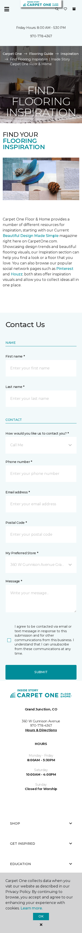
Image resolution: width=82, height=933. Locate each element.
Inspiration (70, 54)
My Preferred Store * (21, 553)
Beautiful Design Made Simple (31, 236)
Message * (13, 581)
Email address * (17, 492)
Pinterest (64, 268)
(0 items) (74, 9)
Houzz (17, 274)
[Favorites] (65, 9)
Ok (40, 916)
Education (20, 864)
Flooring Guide (41, 54)
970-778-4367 (41, 36)
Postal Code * (16, 522)
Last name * (14, 386)
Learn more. (31, 908)
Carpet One (12, 54)
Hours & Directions (41, 730)
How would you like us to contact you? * (37, 433)
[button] (57, 9)
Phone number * (18, 461)
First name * (15, 356)
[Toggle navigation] (7, 9)
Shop (15, 823)
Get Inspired (22, 844)
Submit (41, 672)
